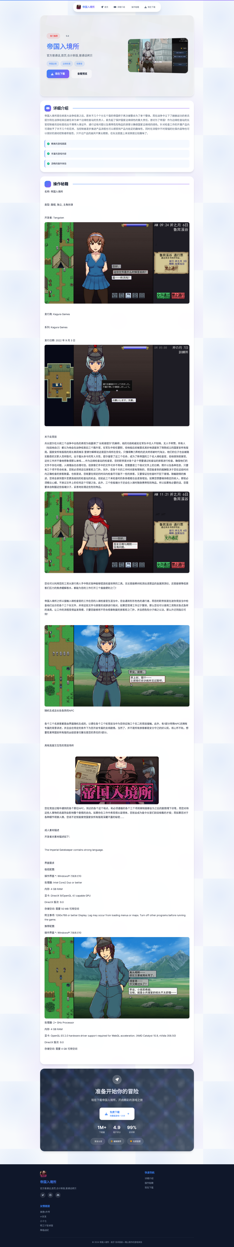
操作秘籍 (149, 1183)
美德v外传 (45, 1212)
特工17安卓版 (46, 1225)
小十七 (43, 1221)
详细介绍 (149, 1178)
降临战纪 (44, 1230)
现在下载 (149, 1187)
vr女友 (43, 1216)
